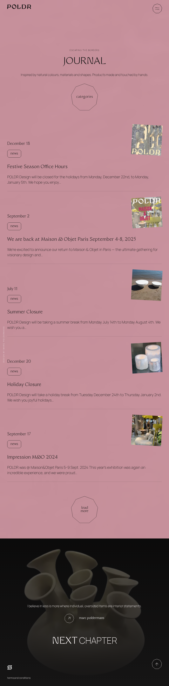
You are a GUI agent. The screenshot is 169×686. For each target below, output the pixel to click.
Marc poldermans (91, 618)
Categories (84, 97)
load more (84, 509)
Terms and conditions (19, 678)
